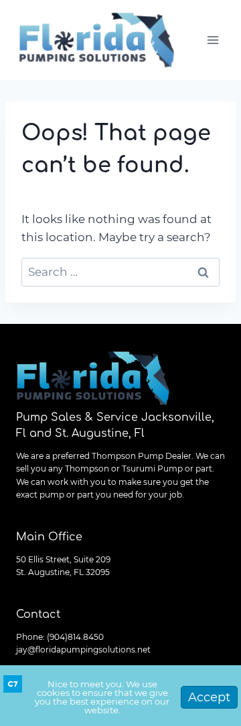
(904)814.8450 (75, 637)
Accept (209, 697)
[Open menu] (212, 39)
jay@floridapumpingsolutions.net (83, 650)
